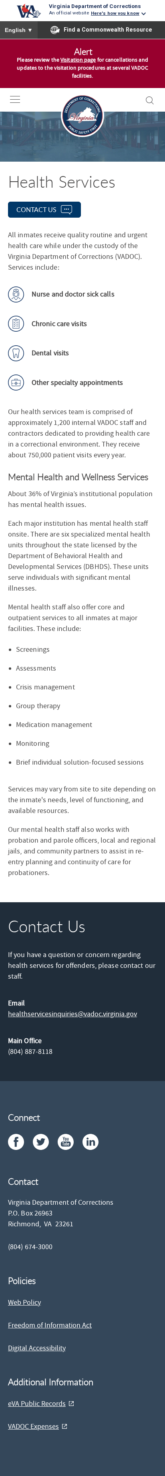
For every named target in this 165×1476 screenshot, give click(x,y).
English (19, 30)
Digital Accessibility (37, 1348)
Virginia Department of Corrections (95, 6)
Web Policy (24, 1302)
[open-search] (150, 100)
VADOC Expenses (33, 1426)
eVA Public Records (37, 1403)
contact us (36, 209)
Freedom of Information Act (50, 1325)
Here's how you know (115, 13)
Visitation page (78, 60)
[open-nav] (21, 99)
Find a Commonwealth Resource (108, 29)
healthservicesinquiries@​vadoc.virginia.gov (72, 1014)
